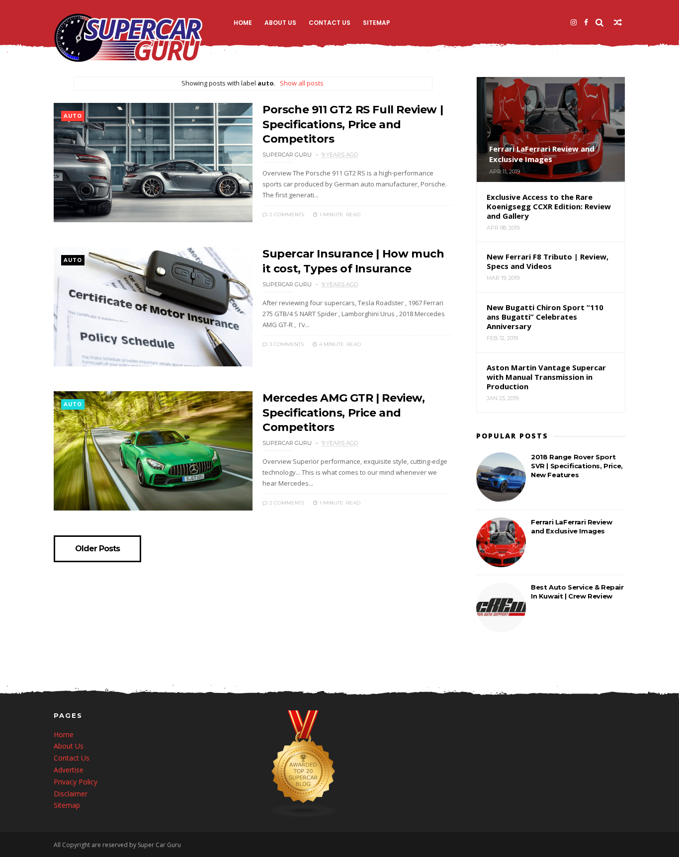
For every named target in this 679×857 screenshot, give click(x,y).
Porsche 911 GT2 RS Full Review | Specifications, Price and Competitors (352, 124)
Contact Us (329, 22)
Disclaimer (70, 793)
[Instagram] (574, 22)
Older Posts (97, 549)
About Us (280, 22)
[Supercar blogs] (303, 815)
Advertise (69, 769)
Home (243, 22)
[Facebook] (586, 22)
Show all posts (301, 83)
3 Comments (286, 344)
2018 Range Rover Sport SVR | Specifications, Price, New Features (577, 466)
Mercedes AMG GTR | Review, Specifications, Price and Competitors (343, 412)
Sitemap (376, 22)
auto (73, 116)
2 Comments (286, 214)
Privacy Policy (75, 781)
